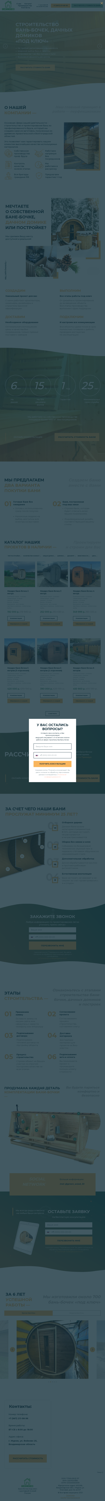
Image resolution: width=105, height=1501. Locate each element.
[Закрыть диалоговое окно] (102, 3)
